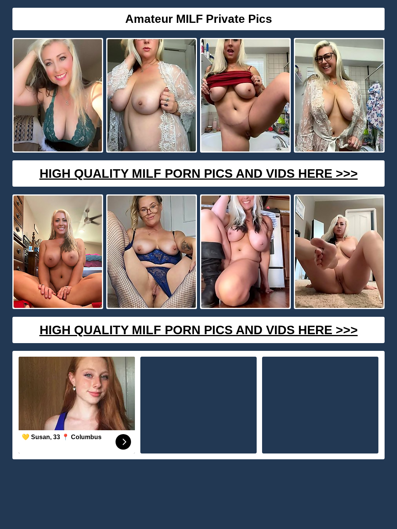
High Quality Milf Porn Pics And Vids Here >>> (199, 173)
